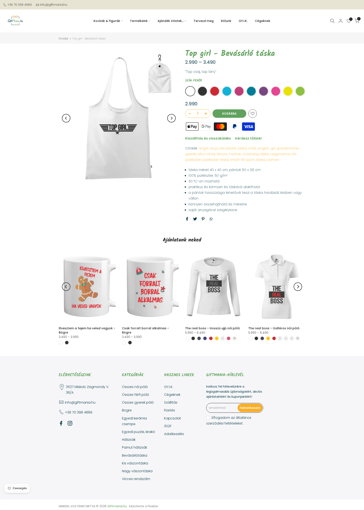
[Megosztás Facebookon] (187, 219)
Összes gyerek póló (138, 402)
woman (273, 159)
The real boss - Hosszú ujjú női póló (212, 328)
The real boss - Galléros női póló (274, 328)
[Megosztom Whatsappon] (211, 219)
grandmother (288, 148)
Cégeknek (262, 21)
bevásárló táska (233, 148)
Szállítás (170, 402)
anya (214, 148)
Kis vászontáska (135, 463)
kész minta (206, 154)
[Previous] (66, 118)
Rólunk (226, 21)
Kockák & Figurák (107, 21)
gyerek (190, 154)
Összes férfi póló (135, 394)
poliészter (193, 159)
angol (203, 148)
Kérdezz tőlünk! (248, 138)
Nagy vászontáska (137, 471)
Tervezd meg (204, 21)
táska (260, 159)
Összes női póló (135, 386)
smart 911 (237, 159)
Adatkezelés (174, 433)
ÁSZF (167, 426)
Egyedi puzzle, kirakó (138, 431)
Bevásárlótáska (134, 455)
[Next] (171, 118)
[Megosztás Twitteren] (195, 219)
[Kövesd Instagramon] (70, 423)
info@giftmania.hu (53, 5)
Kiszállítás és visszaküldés (208, 138)
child (252, 148)
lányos (222, 154)
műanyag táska (256, 154)
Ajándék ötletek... (171, 21)
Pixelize (153, 506)
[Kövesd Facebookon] (61, 423)
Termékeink (139, 21)
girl (273, 148)
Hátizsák (128, 439)
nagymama (280, 154)
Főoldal (63, 38)
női (293, 154)
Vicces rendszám (136, 478)
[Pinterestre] (203, 219)
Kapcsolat (172, 418)
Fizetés (169, 410)
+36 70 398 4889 (19, 5)
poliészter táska (216, 159)
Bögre (127, 410)
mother (235, 154)
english (263, 148)
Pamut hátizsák (134, 447)
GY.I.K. (243, 21)
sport (250, 159)
